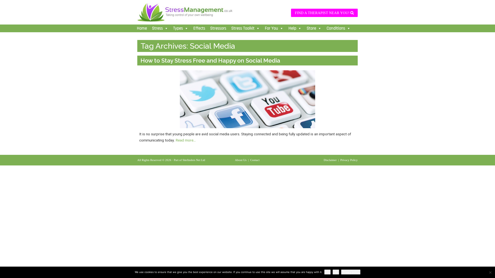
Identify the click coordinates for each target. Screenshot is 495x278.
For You (271, 28)
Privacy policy (351, 272)
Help (292, 28)
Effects (199, 28)
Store (311, 28)
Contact (255, 160)
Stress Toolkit (242, 28)
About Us (241, 160)
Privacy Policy (349, 160)
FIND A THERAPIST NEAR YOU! (322, 13)
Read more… (186, 140)
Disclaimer (330, 160)
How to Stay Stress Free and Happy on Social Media (210, 60)
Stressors (218, 28)
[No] (490, 272)
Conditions (336, 28)
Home (142, 28)
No (336, 272)
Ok (327, 272)
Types (178, 28)
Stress (157, 28)
